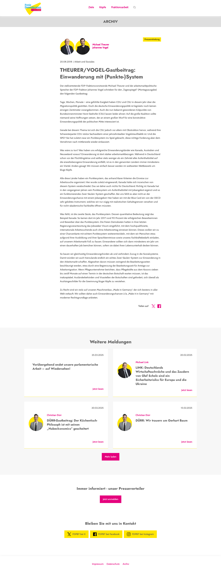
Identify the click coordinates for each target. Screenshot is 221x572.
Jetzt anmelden (110, 499)
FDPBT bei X (79, 534)
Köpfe (102, 7)
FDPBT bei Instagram (143, 534)
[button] (153, 307)
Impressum (98, 564)
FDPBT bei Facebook (108, 534)
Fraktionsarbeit (119, 7)
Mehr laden (110, 456)
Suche (134, 8)
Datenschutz (113, 564)
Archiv (126, 564)
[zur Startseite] (33, 8)
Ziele (91, 7)
